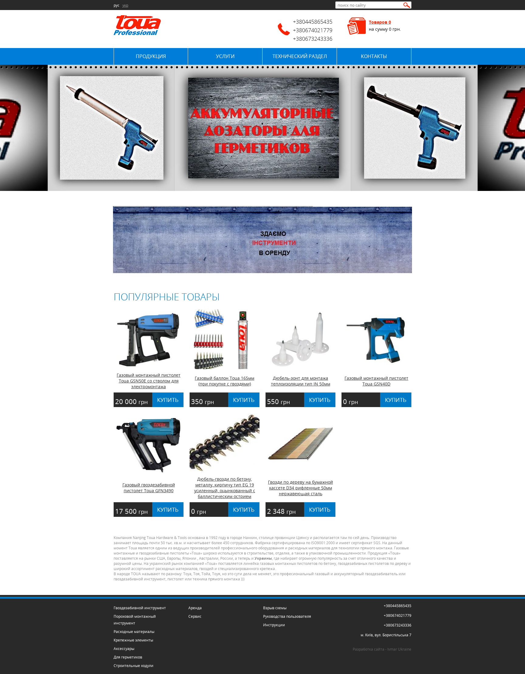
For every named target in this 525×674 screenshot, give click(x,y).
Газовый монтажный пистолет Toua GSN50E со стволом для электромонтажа (148, 380)
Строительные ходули (133, 665)
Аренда (195, 607)
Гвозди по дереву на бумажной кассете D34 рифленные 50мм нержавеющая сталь (300, 487)
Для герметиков (128, 657)
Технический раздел (300, 56)
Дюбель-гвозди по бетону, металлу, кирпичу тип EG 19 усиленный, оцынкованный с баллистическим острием (224, 487)
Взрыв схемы (275, 607)
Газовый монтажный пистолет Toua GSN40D (376, 381)
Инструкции (274, 624)
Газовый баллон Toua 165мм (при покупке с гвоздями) (224, 381)
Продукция (151, 56)
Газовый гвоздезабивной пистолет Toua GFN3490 (148, 487)
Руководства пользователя (287, 616)
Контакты (374, 56)
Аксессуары (124, 648)
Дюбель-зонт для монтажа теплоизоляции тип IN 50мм (300, 381)
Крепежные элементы (133, 640)
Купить (168, 399)
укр (125, 5)
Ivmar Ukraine (399, 649)
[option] (262, 128)
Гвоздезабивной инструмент (140, 607)
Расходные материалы (134, 631)
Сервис (194, 616)
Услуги (225, 56)
